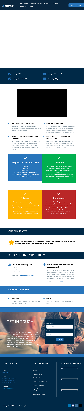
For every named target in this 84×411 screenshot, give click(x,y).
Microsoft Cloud (37, 374)
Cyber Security (37, 378)
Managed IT (36, 370)
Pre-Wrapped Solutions (39, 394)
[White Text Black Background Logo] (8, 5)
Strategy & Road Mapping (40, 381)
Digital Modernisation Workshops (39, 390)
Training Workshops (38, 385)
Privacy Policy (25, 406)
